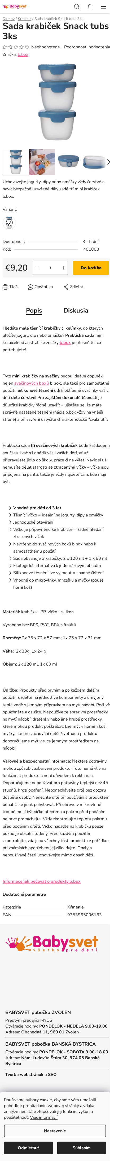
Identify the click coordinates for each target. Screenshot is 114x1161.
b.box (23, 54)
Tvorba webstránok (24, 1075)
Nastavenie (55, 1131)
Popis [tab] (34, 310)
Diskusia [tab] (75, 310)
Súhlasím (82, 1148)
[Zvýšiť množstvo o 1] (64, 268)
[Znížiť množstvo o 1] (37, 268)
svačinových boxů (31, 383)
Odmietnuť (28, 1148)
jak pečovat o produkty (52, 881)
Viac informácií (44, 1117)
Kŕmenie (75, 907)
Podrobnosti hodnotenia (87, 47)
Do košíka (91, 268)
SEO (52, 1075)
